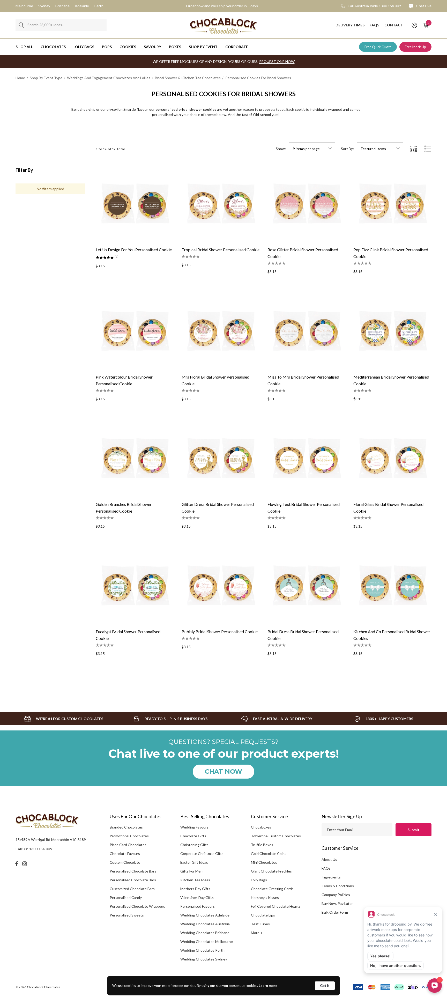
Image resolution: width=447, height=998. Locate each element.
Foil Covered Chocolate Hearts (276, 906)
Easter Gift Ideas (194, 862)
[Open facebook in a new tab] (16, 863)
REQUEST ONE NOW (277, 61)
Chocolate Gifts (193, 836)
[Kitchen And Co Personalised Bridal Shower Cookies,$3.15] (392, 585)
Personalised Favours (197, 906)
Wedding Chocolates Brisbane (204, 932)
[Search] (21, 25)
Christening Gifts (194, 844)
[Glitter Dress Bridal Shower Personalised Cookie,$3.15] (221, 458)
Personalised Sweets (127, 915)
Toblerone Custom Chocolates (276, 836)
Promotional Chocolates (129, 836)
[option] (63, 718)
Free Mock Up (415, 47)
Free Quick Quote (377, 47)
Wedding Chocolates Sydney (203, 959)
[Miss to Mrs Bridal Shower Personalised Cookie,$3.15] (306, 331)
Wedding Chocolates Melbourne (206, 941)
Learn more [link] (268, 986)
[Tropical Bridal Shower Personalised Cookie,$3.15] (221, 203)
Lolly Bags (259, 880)
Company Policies (336, 894)
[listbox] (380, 148)
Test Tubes (260, 924)
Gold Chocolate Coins (268, 853)
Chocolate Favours (125, 853)
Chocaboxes (261, 827)
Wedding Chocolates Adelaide (204, 915)
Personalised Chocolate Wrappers (137, 906)
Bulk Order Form (335, 912)
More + (257, 932)
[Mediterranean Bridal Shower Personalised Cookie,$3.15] (392, 331)
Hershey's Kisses (265, 897)
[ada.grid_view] (413, 148)
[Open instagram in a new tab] (25, 863)
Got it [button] (325, 986)
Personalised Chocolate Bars (133, 871)
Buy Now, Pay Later (337, 903)
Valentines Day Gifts (197, 897)
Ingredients (331, 877)
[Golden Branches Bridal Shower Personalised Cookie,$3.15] (135, 458)
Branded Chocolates (126, 827)
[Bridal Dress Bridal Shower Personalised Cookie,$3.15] (306, 585)
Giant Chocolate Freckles (271, 871)
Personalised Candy (126, 897)
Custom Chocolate (125, 862)
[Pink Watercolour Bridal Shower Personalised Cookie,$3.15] (135, 331)
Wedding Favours (194, 827)
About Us (329, 859)
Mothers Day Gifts (195, 888)
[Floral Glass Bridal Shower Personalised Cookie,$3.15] (392, 458)
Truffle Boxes (262, 844)
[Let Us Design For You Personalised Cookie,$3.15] (135, 203)
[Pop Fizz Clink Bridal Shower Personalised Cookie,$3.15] (392, 203)
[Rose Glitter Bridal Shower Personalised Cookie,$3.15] (306, 203)
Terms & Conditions (338, 886)
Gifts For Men (191, 871)
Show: (281, 149)
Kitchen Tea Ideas (195, 880)
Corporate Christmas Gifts (202, 853)
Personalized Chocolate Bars (133, 880)
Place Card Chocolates (128, 844)
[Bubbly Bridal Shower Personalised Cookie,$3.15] (221, 585)
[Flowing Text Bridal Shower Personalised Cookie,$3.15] (306, 458)
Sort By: (347, 149)
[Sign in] (414, 25)
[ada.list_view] (427, 148)
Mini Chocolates (264, 862)
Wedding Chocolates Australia (205, 924)
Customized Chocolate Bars (132, 888)
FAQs (326, 868)
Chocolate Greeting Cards (272, 888)
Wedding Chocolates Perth (202, 950)
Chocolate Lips (263, 915)
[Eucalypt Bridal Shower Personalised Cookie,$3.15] (135, 585)
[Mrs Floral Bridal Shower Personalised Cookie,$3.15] (221, 331)
